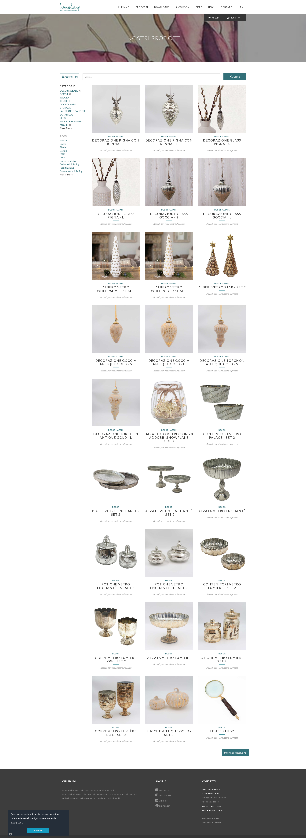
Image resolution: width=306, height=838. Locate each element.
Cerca (236, 76)
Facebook (164, 790)
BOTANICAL (66, 114)
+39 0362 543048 (210, 802)
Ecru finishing (67, 167)
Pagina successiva (234, 752)
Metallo (64, 140)
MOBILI (64, 124)
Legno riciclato (68, 161)
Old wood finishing (70, 164)
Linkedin (163, 801)
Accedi (215, 18)
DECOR (64, 94)
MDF (62, 154)
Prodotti (142, 7)
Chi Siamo (124, 7)
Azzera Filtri (71, 76)
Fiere (199, 7)
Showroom (183, 7)
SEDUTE (64, 117)
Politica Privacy (211, 818)
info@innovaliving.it (214, 798)
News (211, 7)
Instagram (164, 796)
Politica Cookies (212, 822)
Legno (63, 143)
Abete (63, 147)
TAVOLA (64, 97)
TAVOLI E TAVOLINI (71, 121)
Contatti (227, 7)
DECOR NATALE (69, 90)
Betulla (63, 150)
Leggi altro (17, 822)
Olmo (63, 157)
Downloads (161, 7)
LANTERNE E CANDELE (73, 111)
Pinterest (165, 806)
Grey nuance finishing (71, 171)
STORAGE (65, 107)
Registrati (236, 18)
